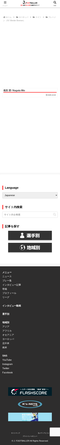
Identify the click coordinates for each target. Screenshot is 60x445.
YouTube (7, 360)
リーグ (5, 297)
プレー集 (7, 280)
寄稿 (4, 289)
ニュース (7, 276)
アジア (5, 326)
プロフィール (9, 293)
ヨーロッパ (8, 339)
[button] (54, 214)
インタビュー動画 (11, 305)
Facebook (7, 372)
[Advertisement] (30, 54)
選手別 (5, 314)
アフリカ (7, 331)
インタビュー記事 (11, 285)
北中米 (5, 343)
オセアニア (8, 335)
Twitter (5, 368)
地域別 (5, 322)
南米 (4, 347)
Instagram (7, 364)
